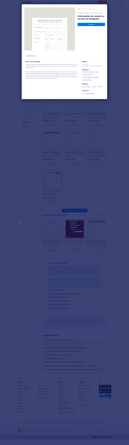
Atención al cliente (86, 86)
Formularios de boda (86, 80)
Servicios (100, 86)
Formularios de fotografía (96, 13)
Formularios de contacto (87, 74)
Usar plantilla (91, 24)
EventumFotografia (89, 93)
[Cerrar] (126, 2)
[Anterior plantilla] (19, 222)
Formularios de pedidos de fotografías (90, 77)
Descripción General (31, 55)
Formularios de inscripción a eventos (90, 72)
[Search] (79, 9)
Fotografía (94, 86)
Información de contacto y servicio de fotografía (91, 17)
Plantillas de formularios (83, 13)
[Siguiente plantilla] (109, 222)
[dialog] (64, 222)
